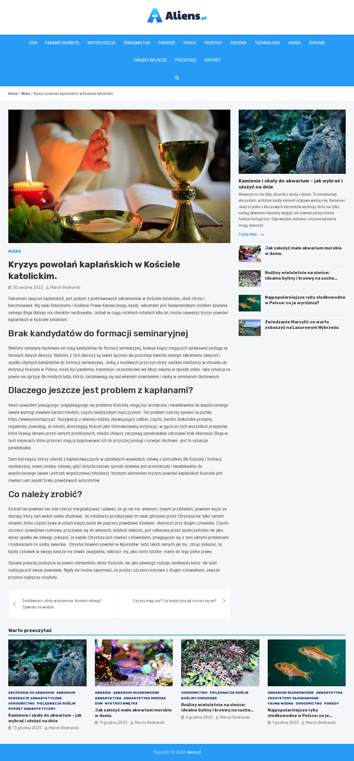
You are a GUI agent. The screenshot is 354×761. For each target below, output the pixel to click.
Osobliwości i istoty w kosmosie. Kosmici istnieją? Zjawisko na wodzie (61, 604)
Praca (190, 43)
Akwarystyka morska (145, 698)
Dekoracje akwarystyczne (35, 698)
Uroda (294, 43)
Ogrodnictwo (137, 43)
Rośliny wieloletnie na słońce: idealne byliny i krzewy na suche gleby (299, 278)
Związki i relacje (149, 60)
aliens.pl (194, 752)
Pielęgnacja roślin (56, 703)
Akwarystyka (108, 698)
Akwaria (103, 693)
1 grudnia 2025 (285, 722)
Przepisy (213, 43)
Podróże (166, 43)
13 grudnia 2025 (27, 728)
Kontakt (213, 60)
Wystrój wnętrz (121, 703)
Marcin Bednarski (65, 287)
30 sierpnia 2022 (28, 287)
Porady (331, 703)
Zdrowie (317, 43)
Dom (33, 43)
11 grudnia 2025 (113, 722)
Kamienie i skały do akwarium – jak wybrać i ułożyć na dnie (45, 718)
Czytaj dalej (248, 234)
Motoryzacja (101, 43)
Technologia (267, 43)
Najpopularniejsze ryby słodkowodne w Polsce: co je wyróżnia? (305, 300)
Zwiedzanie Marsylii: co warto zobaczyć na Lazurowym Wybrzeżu (302, 324)
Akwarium (65, 693)
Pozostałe (185, 60)
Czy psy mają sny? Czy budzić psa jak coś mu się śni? (174, 601)
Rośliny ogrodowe (199, 698)
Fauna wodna (280, 703)
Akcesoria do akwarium (31, 693)
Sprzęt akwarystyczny (31, 709)
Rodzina (238, 43)
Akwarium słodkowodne (136, 693)
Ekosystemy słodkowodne (293, 698)
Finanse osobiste (62, 43)
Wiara (14, 251)
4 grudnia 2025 (199, 717)
